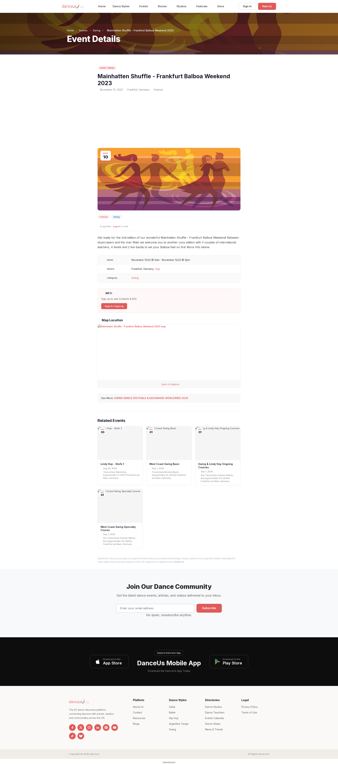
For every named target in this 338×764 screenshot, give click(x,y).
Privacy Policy (249, 706)
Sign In (247, 6)
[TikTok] (72, 736)
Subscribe (209, 608)
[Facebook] (72, 727)
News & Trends (214, 729)
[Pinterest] (106, 727)
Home (102, 6)
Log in (116, 226)
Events (144, 6)
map (157, 268)
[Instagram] (89, 727)
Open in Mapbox (170, 384)
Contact (137, 712)
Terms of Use (249, 712)
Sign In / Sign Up (114, 306)
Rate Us (267, 6)
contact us (178, 561)
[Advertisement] (169, 119)
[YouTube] (114, 727)
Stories (162, 6)
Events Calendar (214, 718)
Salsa (172, 706)
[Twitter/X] (80, 727)
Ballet (172, 712)
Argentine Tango (179, 723)
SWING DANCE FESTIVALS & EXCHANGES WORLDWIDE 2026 (151, 398)
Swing (96, 30)
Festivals (202, 6)
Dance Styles (121, 6)
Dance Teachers (214, 712)
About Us (138, 706)
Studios (182, 6)
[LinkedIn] (97, 727)
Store (220, 6)
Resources (139, 718)
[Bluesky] (80, 736)
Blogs (136, 723)
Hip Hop (174, 718)
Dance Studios (213, 706)
